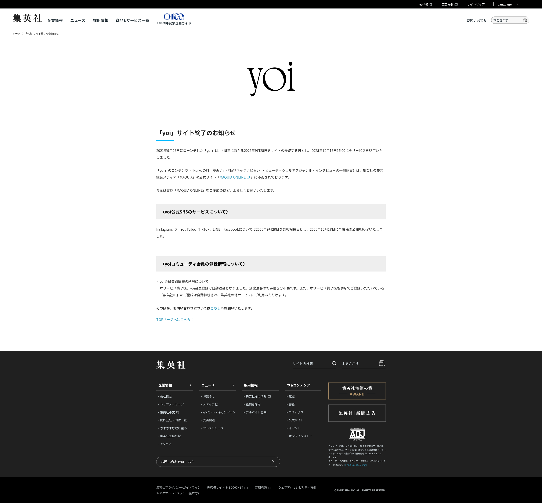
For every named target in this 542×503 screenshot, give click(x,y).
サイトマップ (476, 4)
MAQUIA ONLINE (233, 177)
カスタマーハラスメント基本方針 (178, 493)
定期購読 (261, 487)
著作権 (423, 4)
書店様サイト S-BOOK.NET (225, 487)
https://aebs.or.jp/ (354, 464)
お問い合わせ (477, 20)
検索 (525, 20)
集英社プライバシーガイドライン (178, 487)
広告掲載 (448, 4)
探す (332, 363)
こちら (215, 307)
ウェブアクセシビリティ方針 (297, 487)
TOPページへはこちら (173, 319)
